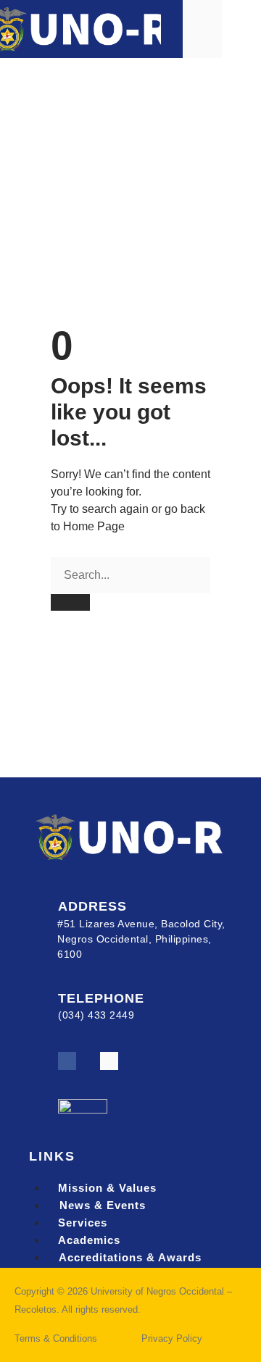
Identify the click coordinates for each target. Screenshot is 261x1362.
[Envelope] (109, 1061)
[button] (241, 29)
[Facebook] (67, 1061)
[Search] (70, 602)
